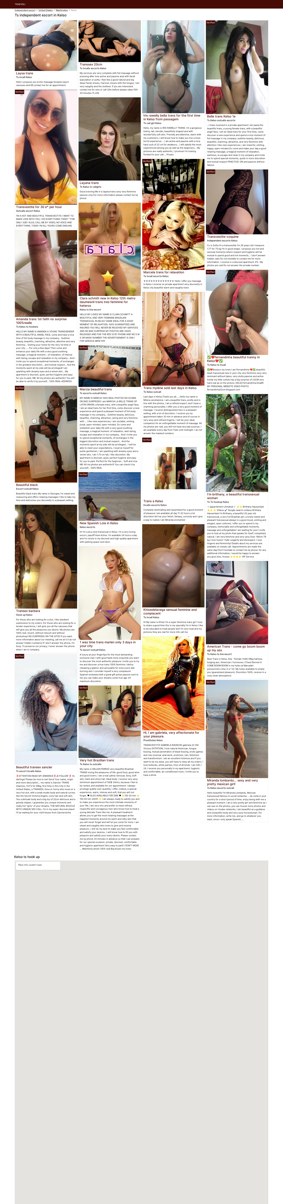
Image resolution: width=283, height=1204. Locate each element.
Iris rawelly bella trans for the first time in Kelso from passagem (171, 117)
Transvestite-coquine (222, 236)
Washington (62, 10)
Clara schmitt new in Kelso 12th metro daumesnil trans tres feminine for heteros (107, 301)
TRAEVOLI (20, 4)
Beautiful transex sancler (34, 767)
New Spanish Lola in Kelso (99, 523)
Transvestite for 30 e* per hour (39, 207)
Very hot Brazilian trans (97, 760)
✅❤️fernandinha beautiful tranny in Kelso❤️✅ (233, 359)
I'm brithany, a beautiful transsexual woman (233, 496)
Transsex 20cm (91, 64)
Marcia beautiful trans (96, 389)
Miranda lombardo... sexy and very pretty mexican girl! (232, 782)
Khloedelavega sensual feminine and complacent (170, 611)
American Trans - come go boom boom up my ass (236, 648)
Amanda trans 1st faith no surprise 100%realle (41, 321)
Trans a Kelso (153, 501)
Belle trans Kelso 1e (221, 116)
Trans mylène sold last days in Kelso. (170, 388)
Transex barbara (28, 611)
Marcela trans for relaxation (163, 272)
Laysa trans (24, 73)
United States (45, 10)
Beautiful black (27, 485)
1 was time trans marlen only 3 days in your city (108, 644)
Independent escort (25, 10)
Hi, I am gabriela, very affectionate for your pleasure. (171, 734)
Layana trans (89, 183)
